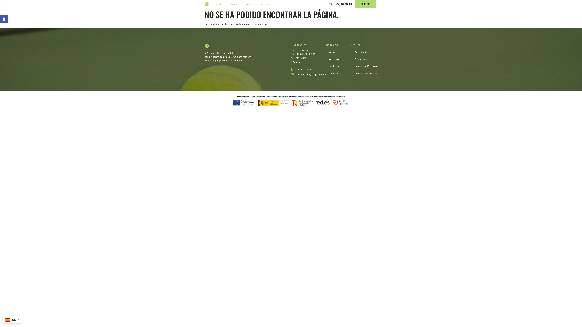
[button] (4, 19)
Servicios (233, 4)
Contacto (250, 4)
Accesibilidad (362, 51)
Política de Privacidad (367, 65)
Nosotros (266, 4)
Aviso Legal (361, 58)
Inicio (219, 4)
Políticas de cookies (366, 72)
